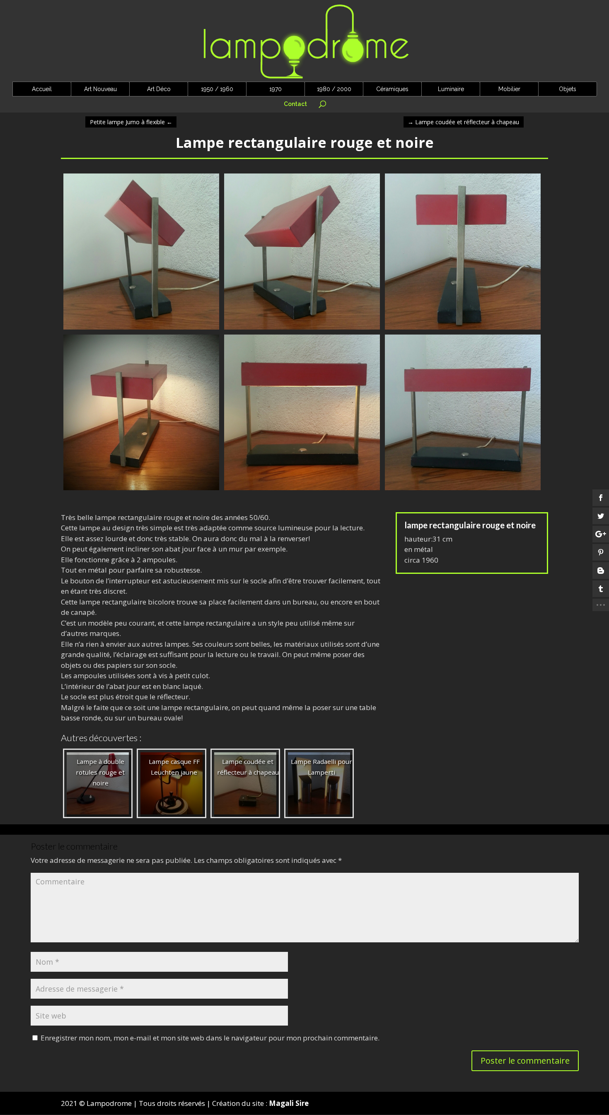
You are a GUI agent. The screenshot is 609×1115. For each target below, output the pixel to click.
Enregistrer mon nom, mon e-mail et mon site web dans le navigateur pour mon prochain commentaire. (210, 1038)
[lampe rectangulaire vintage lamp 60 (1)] (463, 490)
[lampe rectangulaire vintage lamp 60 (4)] (302, 329)
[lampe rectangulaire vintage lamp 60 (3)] (463, 329)
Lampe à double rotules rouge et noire (100, 772)
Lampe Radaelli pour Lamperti (321, 766)
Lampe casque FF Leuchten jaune (174, 766)
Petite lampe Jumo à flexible (131, 122)
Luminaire (451, 89)
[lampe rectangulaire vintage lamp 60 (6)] (141, 490)
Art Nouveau (100, 89)
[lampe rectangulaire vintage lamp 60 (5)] (141, 329)
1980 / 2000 (334, 89)
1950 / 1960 (217, 89)
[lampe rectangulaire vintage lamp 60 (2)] (302, 490)
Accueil (42, 89)
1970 (275, 89)
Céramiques (392, 89)
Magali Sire (289, 1103)
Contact (295, 104)
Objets (567, 89)
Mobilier (509, 89)
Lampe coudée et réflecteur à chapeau (463, 122)
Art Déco (159, 89)
